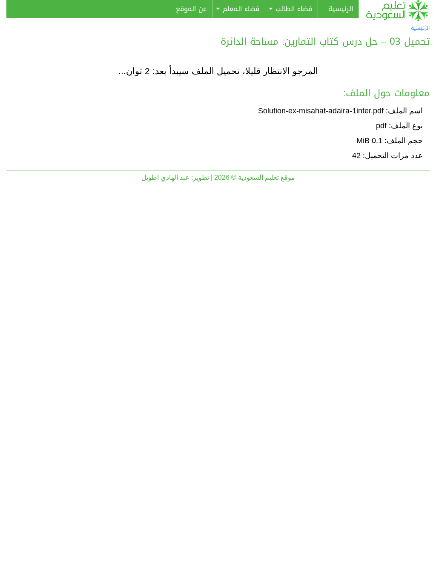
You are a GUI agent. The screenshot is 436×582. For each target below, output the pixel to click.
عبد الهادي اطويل (165, 177)
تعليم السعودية (397, 10)
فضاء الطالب (293, 8)
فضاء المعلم (241, 8)
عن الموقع (191, 8)
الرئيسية (340, 8)
